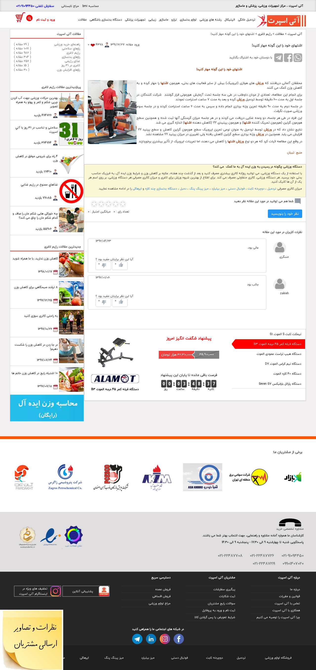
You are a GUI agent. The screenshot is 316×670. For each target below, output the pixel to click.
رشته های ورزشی (210, 19)
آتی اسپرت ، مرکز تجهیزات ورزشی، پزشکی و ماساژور (269, 5)
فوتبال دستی (236, 188)
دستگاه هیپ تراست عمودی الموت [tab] (279, 353)
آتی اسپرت (295, 34)
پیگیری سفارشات (224, 589)
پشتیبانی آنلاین (82, 591)
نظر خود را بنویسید (285, 213)
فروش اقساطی (161, 596)
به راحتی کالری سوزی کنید (41, 316)
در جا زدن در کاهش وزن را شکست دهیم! (36, 347)
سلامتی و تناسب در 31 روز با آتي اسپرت (36, 130)
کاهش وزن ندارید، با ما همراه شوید (35, 258)
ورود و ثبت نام (45, 19)
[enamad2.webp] (50, 537)
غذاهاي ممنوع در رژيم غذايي (39, 185)
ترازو (174, 19)
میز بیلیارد (218, 188)
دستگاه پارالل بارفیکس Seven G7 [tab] (280, 383)
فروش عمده (163, 589)
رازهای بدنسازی (71, 57)
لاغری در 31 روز (70, 65)
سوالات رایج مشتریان (221, 603)
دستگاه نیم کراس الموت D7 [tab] (283, 363)
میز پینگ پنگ (199, 188)
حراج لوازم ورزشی (160, 603)
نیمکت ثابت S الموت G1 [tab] (285, 334)
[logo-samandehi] (27, 537)
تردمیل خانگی (246, 19)
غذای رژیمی (72, 61)
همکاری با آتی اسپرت (286, 610)
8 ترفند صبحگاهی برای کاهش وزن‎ (36, 287)
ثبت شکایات (227, 596)
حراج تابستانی (70, 6)
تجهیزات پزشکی (135, 19)
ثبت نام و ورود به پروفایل (218, 610)
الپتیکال (229, 19)
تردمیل (271, 188)
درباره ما (295, 589)
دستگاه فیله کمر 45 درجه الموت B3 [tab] (277, 344)
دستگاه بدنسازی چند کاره (161, 188)
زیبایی (152, 19)
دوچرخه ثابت (256, 188)
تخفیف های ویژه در (34, 588)
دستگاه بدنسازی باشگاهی (106, 19)
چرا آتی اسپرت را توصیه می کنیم (278, 617)
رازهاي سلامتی (71, 48)
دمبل (183, 188)
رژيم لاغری (265, 34)
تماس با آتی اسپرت (287, 603)
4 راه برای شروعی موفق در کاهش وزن (37, 158)
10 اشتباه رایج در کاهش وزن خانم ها (35, 373)
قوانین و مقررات (289, 596)
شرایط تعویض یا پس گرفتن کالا (215, 617)
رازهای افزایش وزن (68, 70)
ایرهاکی (137, 188)
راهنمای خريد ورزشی (67, 44)
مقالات (82, 19)
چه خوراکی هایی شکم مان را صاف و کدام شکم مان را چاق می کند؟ (35, 215)
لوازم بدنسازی (188, 19)
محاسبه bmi (90, 6)
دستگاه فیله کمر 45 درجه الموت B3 (115, 389)
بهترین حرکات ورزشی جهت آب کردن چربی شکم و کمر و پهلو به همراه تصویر (34, 102)
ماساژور (163, 19)
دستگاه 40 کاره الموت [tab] (287, 373)
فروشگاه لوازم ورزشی (278, 657)
